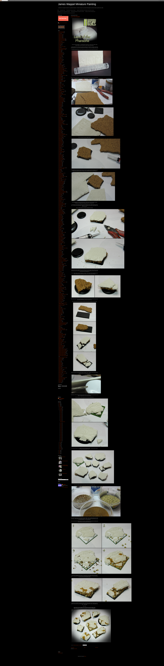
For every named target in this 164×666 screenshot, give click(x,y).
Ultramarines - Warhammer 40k (62, 329)
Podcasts (60, 256)
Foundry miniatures (61, 149)
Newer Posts (72, 647)
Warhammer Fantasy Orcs (62, 354)
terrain (59, 317)
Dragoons (60, 130)
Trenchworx (60, 325)
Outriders (60, 244)
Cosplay (60, 107)
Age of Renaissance (61, 42)
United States (60, 333)
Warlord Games (60, 358)
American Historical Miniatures (62, 48)
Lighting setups (60, 210)
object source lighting (61, 238)
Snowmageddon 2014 (61, 297)
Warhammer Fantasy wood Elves (62, 357)
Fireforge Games (61, 143)
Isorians (60, 196)
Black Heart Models (61, 69)
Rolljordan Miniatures (61, 278)
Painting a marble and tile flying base (90, 11)
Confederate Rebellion (61, 101)
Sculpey (60, 286)
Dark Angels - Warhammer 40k (62, 114)
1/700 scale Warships (61, 32)
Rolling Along (63, 469)
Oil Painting (60, 240)
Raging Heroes (60, 264)
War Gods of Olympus (61, 346)
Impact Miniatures (61, 190)
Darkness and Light (61, 121)
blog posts (60, 74)
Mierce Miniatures (61, 224)
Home (84, 647)
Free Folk (60, 150)
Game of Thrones (61, 156)
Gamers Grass (60, 157)
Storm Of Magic (60, 310)
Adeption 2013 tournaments (62, 39)
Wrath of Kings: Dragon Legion (62, 377)
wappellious (64, 484)
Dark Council (60, 115)
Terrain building (60, 318)
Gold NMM (60, 170)
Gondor (59, 172)
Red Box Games (61, 272)
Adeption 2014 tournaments (62, 40)
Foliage (59, 147)
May (60, 445)
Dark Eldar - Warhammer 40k (62, 116)
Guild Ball (60, 178)
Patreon (60, 250)
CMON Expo (60, 97)
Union (59, 332)
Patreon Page (60, 251)
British (59, 83)
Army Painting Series (61, 53)
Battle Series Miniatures (61, 66)
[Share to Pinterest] (86, 645)
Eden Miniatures (61, 135)
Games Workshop (61, 158)
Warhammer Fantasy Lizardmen (62, 353)
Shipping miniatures (61, 291)
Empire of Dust (60, 137)
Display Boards (60, 127)
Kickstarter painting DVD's (62, 203)
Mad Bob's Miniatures (61, 212)
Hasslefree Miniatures (61, 181)
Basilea (59, 63)
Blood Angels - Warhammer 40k (62, 75)
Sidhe (59, 292)
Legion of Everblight (61, 209)
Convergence (60, 104)
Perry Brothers (60, 253)
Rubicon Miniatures (61, 280)
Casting (60, 86)
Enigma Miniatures (61, 138)
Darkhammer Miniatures (61, 120)
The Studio (60, 320)
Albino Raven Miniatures (61, 46)
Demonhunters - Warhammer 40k (62, 124)
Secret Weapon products (61, 287)
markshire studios (61, 218)
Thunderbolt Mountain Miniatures (62, 323)
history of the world (61, 184)
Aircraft (59, 45)
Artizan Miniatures (61, 54)
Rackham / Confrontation (61, 263)
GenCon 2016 (60, 164)
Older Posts (96, 647)
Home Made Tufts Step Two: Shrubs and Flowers (65, 465)
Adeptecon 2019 (61, 34)
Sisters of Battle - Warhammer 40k (63, 294)
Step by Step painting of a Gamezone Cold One (77, 11)
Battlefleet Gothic (61, 67)
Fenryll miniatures (61, 141)
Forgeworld (60, 148)
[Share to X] (84, 645)
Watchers (60, 361)
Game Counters (60, 155)
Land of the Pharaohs (75, 16)
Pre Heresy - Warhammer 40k (62, 258)
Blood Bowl (60, 76)
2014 (59, 451)
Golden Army (60, 171)
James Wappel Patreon (61, 199)
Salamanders (60, 281)
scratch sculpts (60, 284)
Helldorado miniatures (61, 182)
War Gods (60, 344)
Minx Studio (60, 226)
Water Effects (60, 362)
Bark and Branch (61, 62)
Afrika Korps (60, 41)
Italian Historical (60, 197)
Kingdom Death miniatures (62, 204)
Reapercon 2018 (61, 270)
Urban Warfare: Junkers (61, 336)
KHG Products (60, 202)
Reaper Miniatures (61, 266)
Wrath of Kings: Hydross (61, 378)
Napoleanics (60, 230)
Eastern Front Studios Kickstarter (62, 134)
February (60, 448)
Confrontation (60, 102)
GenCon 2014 (60, 162)
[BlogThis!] (83, 645)
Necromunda (60, 231)
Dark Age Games (61, 113)
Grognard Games (61, 177)
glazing (59, 169)
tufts (59, 326)
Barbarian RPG (60, 60)
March (60, 447)
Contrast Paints (60, 103)
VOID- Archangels (61, 340)
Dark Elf (60, 117)
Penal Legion (60, 252)
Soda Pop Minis (60, 299)
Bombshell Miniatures (61, 81)
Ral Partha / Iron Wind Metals (62, 265)
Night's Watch (60, 233)
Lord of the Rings (61, 211)
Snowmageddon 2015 (61, 298)
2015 (59, 450)
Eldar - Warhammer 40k (61, 136)
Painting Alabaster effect (61, 245)
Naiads (59, 229)
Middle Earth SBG (61, 223)
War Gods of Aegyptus (61, 345)
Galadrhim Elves (61, 154)
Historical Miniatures (61, 183)
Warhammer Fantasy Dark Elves (62, 351)
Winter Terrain (60, 372)
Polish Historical (60, 257)
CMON (59, 96)
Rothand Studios (61, 279)
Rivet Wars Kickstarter (61, 274)
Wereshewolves (60, 365)
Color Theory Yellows (61, 100)
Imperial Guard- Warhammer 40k (62, 192)
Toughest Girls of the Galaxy (62, 324)
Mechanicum (60, 219)
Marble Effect (60, 217)
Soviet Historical (60, 301)
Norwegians (60, 236)
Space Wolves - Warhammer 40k (62, 304)
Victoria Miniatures (61, 339)
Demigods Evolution (61, 123)
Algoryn (60, 47)
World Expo (60, 376)
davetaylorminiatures (61, 398)
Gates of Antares (61, 161)
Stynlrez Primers (61, 311)
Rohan (59, 277)
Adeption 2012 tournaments (62, 38)
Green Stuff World (61, 175)
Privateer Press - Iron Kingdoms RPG (63, 260)
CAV (59, 88)
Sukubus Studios (61, 312)
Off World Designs (61, 239)
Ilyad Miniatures (60, 189)
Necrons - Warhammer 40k (62, 232)
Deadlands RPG (61, 122)
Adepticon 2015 (60, 35)
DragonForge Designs (61, 129)
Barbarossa (60, 61)
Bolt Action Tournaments (61, 80)
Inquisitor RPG (60, 195)
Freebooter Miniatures (61, 151)
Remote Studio (60, 273)
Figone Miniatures (61, 142)
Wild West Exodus (61, 369)
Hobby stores (60, 185)
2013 (59, 452)
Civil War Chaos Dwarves (62, 94)
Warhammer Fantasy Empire (62, 352)
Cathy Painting (60, 87)
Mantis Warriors (60, 216)
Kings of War (60, 205)
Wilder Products (60, 370)
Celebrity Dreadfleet (61, 89)
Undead (60, 331)
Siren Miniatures (61, 293)
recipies (60, 271)
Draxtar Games (60, 131)
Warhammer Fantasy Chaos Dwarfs (63, 350)
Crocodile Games (61, 110)
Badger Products (61, 59)
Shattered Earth (60, 290)
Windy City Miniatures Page (62, 371)
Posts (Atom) (75, 648)
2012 (59, 453)
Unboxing (60, 330)
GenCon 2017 (60, 165)
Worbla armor (60, 375)
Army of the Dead (61, 52)
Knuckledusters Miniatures (62, 206)
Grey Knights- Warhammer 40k (62, 176)
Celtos (59, 90)
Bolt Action (60, 79)
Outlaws (60, 243)
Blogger (85, 656)
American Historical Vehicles (62, 49)
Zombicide (60, 382)
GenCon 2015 (60, 163)
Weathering (60, 364)
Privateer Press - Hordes (61, 259)
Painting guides (60, 247)
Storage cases (60, 309)
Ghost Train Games (61, 168)
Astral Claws (60, 55)
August (60, 442)
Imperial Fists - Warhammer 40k (62, 191)
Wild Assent (60, 368)
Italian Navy (60, 198)
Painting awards (60, 246)
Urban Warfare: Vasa (61, 337)
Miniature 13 (60, 225)
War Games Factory (61, 343)
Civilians (60, 95)
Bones (59, 82)
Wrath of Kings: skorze (61, 379)
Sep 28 (61, 412)
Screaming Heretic (61, 285)
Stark (59, 306)
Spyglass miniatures (61, 305)
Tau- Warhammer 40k (61, 316)
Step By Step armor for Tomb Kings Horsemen (63, 11)
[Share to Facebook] (85, 645)
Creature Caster (60, 109)
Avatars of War (60, 56)
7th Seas (60, 33)
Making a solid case (64, 473)
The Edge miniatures (61, 319)
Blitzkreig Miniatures (61, 73)
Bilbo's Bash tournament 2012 (62, 68)
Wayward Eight (60, 363)
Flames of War (60, 144)
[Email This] (83, 645)
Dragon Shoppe (60, 128)
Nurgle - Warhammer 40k (62, 237)
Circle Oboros (60, 93)
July (60, 443)
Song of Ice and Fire (61, 300)
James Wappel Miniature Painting (77, 4)
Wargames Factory (61, 347)
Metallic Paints (60, 222)
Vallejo (59, 338)
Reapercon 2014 (61, 267)
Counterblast (60, 108)
